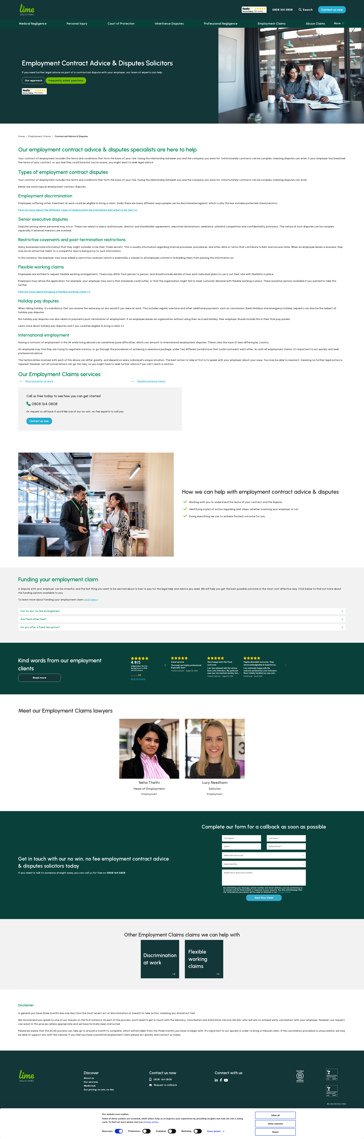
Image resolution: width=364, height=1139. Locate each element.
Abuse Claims (315, 23)
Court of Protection (121, 23)
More (338, 23)
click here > (91, 599)
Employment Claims (272, 23)
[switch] (146, 1131)
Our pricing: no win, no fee (99, 1090)
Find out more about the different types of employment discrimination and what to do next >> (77, 210)
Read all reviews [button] (138, 679)
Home (21, 136)
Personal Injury (77, 23)
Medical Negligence (32, 23)
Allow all (275, 1115)
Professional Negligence (221, 23)
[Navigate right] (285, 665)
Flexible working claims (151, 381)
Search (307, 9)
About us (89, 1078)
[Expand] (340, 611)
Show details (214, 1131)
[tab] (182, 611)
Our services (91, 1082)
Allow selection (275, 1124)
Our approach (33, 80)
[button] (39, 421)
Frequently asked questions (66, 80)
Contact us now (332, 9)
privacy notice (283, 892)
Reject (275, 1132)
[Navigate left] (165, 665)
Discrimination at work (39, 381)
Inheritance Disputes (169, 23)
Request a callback (165, 1085)
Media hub (90, 1086)
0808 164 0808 (45, 404)
